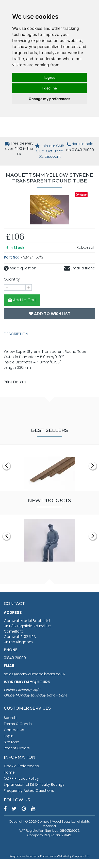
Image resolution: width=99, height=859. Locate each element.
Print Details (15, 382)
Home (9, 772)
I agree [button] (49, 77)
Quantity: (12, 279)
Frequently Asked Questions (29, 790)
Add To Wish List (51, 314)
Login (8, 735)
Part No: (12, 257)
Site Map (11, 742)
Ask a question (22, 268)
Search (10, 717)
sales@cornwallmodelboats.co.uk (34, 674)
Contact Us (14, 729)
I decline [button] (49, 88)
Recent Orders (17, 748)
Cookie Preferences (21, 766)
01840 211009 (15, 657)
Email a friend (82, 268)
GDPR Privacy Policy (21, 778)
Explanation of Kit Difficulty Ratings (34, 784)
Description (16, 334)
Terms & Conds (18, 723)
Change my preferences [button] (49, 99)
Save (83, 194)
